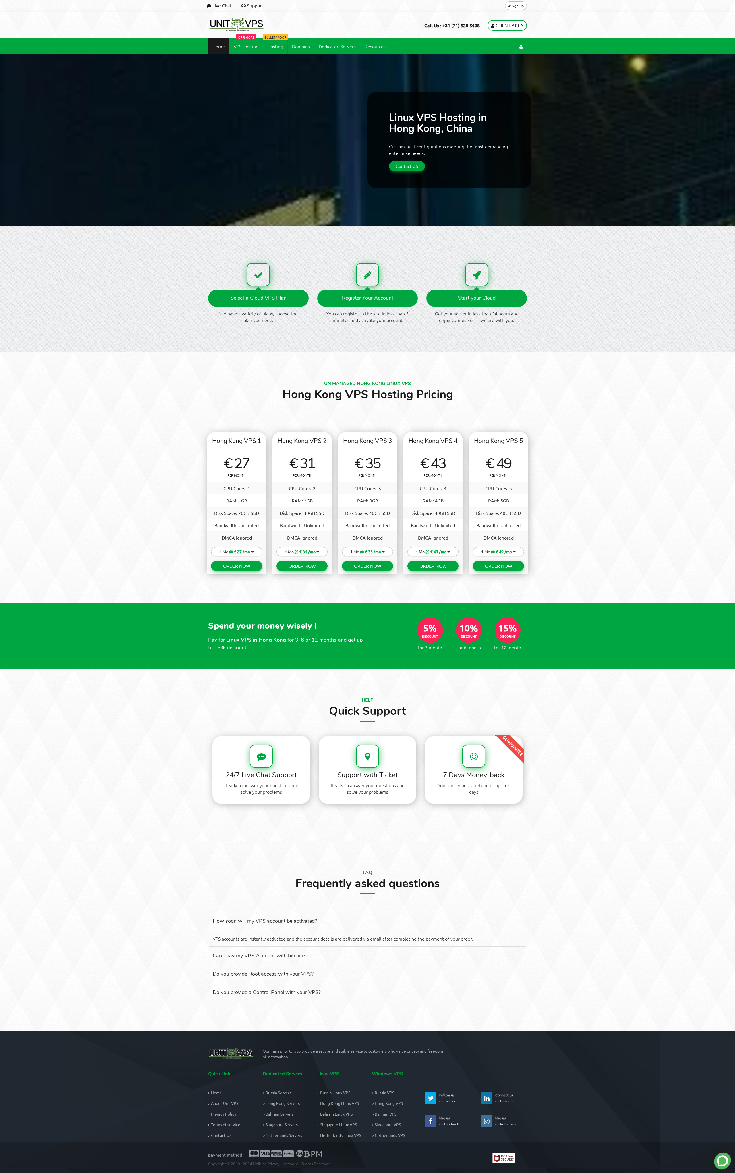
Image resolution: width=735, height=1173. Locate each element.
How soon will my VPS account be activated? (265, 921)
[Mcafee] (509, 1159)
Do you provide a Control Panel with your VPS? (267, 992)
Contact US (407, 166)
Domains (301, 46)
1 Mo (234, 551)
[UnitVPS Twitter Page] (430, 1098)
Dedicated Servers (337, 46)
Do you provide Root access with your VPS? (263, 973)
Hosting (275, 43)
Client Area (509, 25)
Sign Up (517, 5)
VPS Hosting (246, 43)
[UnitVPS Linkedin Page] (486, 1098)
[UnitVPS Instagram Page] (486, 1121)
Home (218, 46)
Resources (375, 46)
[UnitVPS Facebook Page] (430, 1121)
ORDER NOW (236, 566)
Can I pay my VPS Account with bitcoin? (259, 955)
